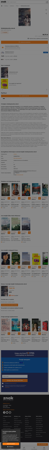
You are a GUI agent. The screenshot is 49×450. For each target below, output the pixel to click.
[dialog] (10, 439)
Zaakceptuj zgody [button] (11, 443)
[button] (11, 446)
